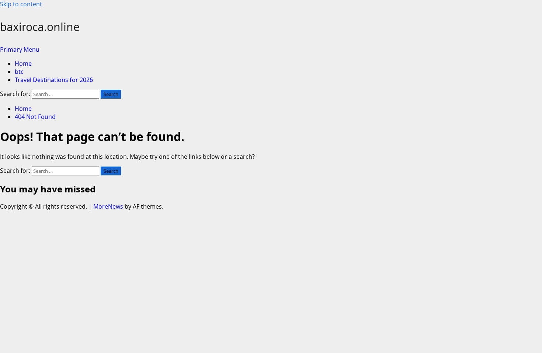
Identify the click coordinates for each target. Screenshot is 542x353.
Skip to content (21, 4)
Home (23, 63)
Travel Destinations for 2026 (54, 80)
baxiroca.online (40, 26)
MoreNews (108, 206)
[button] (19, 49)
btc (19, 72)
